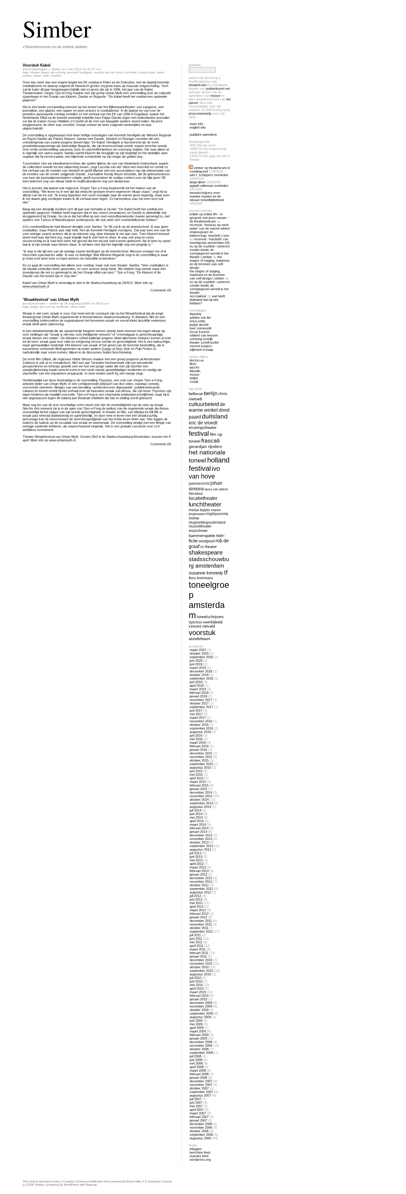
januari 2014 (198, 831)
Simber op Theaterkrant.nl (212, 168)
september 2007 (201, 1092)
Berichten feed (200, 1152)
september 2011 (201, 931)
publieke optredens (203, 134)
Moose (215, 95)
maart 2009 (198, 1031)
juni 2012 (196, 899)
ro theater (208, 546)
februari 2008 (199, 1074)
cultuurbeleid (204, 404)
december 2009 (201, 1003)
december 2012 (201, 878)
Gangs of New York (116, 348)
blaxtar (34, 72)
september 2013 (201, 846)
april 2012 (197, 906)
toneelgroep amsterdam (209, 600)
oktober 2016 (199, 724)
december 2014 (201, 792)
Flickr (193, 364)
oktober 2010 (199, 967)
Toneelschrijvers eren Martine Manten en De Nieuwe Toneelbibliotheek (207, 196)
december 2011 (201, 921)
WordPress (71, 1184)
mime (194, 518)
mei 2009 (196, 1024)
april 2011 (196, 945)
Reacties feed (199, 1156)
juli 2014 (195, 810)
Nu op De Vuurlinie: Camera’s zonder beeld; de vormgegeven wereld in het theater (210, 287)
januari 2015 (198, 789)
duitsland (215, 416)
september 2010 (201, 970)
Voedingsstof (199, 171)
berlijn (210, 393)
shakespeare (206, 552)
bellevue (196, 393)
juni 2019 (196, 664)
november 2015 (201, 757)
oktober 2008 (199, 1049)
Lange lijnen (197, 182)
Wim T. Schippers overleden (209, 175)
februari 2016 (199, 746)
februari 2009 (199, 1035)
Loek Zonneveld (200, 328)
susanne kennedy (206, 573)
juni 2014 (196, 814)
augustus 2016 (200, 732)
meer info (196, 124)
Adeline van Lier (200, 317)
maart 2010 (198, 992)
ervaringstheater (202, 428)
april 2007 (197, 1109)
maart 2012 (198, 910)
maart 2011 (198, 949)
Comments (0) (160, 290)
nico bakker (198, 296)
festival (199, 433)
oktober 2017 (199, 703)
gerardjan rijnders (205, 446)
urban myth (41, 75)
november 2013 (201, 839)
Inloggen (196, 1149)
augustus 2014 (200, 806)
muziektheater (200, 526)
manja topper (199, 510)
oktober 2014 (199, 799)
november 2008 (201, 1045)
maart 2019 (198, 667)
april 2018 (197, 685)
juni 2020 (196, 660)
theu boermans (201, 578)
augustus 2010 (200, 974)
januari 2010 (198, 999)
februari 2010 (199, 995)
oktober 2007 (199, 1088)
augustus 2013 (200, 849)
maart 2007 (198, 1113)
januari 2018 (198, 696)
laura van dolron (216, 489)
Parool (27, 69)
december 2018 (201, 671)
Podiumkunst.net (218, 88)
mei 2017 (196, 714)
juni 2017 (196, 710)
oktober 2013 (199, 842)
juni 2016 (196, 735)
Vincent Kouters (201, 346)
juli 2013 (195, 853)
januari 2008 (198, 1077)
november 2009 (201, 1006)
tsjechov (195, 622)
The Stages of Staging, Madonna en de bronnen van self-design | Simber (207, 274)
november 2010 (201, 963)
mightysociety (217, 514)
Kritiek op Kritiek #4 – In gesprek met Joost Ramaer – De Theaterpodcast (209, 217)
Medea (139, 412)
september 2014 (201, 803)
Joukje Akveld (199, 324)
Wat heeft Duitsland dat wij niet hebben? (207, 299)
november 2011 (201, 924)
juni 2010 (196, 981)
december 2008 (201, 1042)
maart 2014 (198, 824)
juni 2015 (196, 771)
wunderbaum (199, 639)
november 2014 (201, 796)
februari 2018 (199, 692)
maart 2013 (198, 867)
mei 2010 (196, 985)
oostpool (207, 540)
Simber (57, 28)
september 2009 (201, 1013)
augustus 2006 (200, 1138)
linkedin (195, 371)
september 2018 (201, 678)
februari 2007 (199, 1117)
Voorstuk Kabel (37, 65)
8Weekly (196, 314)
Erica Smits (197, 321)
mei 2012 (196, 903)
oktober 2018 (199, 675)
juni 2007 (196, 1102)
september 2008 (201, 1052)
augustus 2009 (200, 1017)
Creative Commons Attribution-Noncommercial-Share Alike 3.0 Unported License (117, 1181)
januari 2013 (198, 874)
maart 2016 (198, 742)
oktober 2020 (199, 653)
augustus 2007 (200, 1095)
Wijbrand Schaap (201, 349)
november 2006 (201, 1127)
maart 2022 (198, 650)
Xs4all (194, 381)
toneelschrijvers (210, 617)
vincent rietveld (202, 626)
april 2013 (197, 864)
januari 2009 (198, 1038)
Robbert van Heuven (204, 335)
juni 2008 (196, 1060)
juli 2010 (195, 978)
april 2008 (197, 1067)
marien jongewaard (205, 512)
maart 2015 (198, 782)
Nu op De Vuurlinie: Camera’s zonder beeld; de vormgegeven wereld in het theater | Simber (210, 251)
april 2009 (197, 1027)
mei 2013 (196, 860)
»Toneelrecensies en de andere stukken (55, 47)
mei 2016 (196, 739)
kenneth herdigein (79, 72)
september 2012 (201, 888)
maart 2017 (198, 717)
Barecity (91, 1184)
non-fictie (130, 72)
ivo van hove (204, 472)
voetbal (56, 75)
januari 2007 (198, 1120)
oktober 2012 (199, 885)
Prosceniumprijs (200, 113)
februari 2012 (199, 913)
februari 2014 (199, 828)
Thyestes (105, 380)
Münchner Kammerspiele (202, 533)
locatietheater (203, 498)
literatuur (196, 493)
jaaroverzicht (199, 483)
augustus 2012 (200, 892)
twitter (194, 378)
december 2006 (201, 1124)
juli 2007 (195, 1099)
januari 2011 (198, 956)
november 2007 (201, 1084)
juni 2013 (196, 856)
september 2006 (201, 1134)
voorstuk (202, 632)
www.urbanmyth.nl (36, 286)
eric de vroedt (203, 422)
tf (226, 572)
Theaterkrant (197, 85)
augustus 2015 (200, 767)
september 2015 (201, 764)
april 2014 (197, 821)
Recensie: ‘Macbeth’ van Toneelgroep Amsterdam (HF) (210, 240)
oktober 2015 (199, 760)
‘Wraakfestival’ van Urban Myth (51, 299)
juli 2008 (195, 1056)
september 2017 (201, 707)
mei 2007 (196, 1106)
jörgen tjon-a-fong (53, 72)
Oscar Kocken (200, 332)
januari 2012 (198, 917)
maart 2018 (198, 689)
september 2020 (201, 657)
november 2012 (201, 881)
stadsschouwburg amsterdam (209, 562)
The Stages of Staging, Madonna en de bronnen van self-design (209, 262)
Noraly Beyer (147, 72)
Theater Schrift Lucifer (204, 342)
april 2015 (197, 778)
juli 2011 (195, 935)
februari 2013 (199, 871)
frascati (210, 441)
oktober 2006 (199, 1131)
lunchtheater (205, 504)
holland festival (209, 464)
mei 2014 (196, 817)
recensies (38, 303)
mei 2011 (196, 942)
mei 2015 (196, 774)
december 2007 (201, 1081)
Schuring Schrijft (201, 339)
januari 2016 (198, 749)
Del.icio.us (197, 360)
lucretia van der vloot (108, 72)
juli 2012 (195, 896)
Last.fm (194, 367)
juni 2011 (196, 938)
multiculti (62, 306)
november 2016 (201, 721)
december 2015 (201, 753)
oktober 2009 (199, 1010)
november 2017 (201, 700)
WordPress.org (200, 1159)
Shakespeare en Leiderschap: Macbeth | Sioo (209, 233)
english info (198, 127)
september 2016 (201, 728)
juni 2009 (196, 1020)
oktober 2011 (199, 928)
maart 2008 (198, 1070)
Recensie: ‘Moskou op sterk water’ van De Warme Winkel (209, 226)
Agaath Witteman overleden (209, 185)
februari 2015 (199, 785)
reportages (39, 69)
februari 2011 (199, 953)
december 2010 (201, 960)
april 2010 (197, 988)
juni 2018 (196, 682)
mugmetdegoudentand (207, 522)
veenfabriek (213, 622)
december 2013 (201, 835)
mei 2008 (196, 1063)
